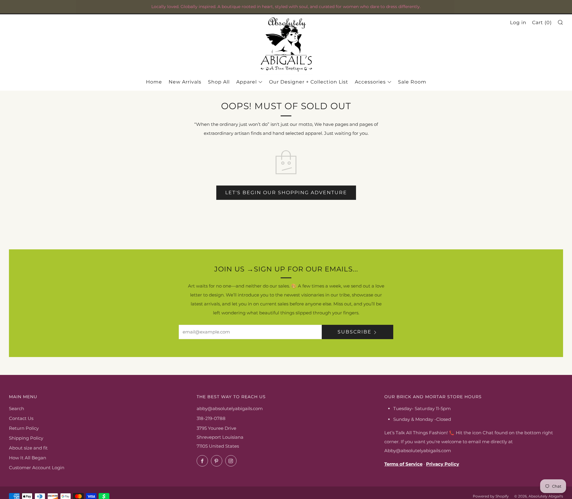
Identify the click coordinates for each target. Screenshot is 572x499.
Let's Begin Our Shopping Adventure (286, 192)
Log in (518, 22)
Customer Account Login (36, 467)
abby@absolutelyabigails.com (230, 408)
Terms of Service (403, 464)
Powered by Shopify (491, 496)
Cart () (542, 22)
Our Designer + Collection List (308, 82)
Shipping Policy (26, 438)
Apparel (246, 82)
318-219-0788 (211, 418)
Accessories (370, 82)
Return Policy (24, 428)
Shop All (219, 82)
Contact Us (21, 418)
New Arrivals (185, 82)
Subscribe (355, 332)
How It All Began (27, 458)
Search (16, 408)
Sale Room (412, 82)
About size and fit (28, 448)
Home (154, 82)
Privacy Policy (442, 464)
